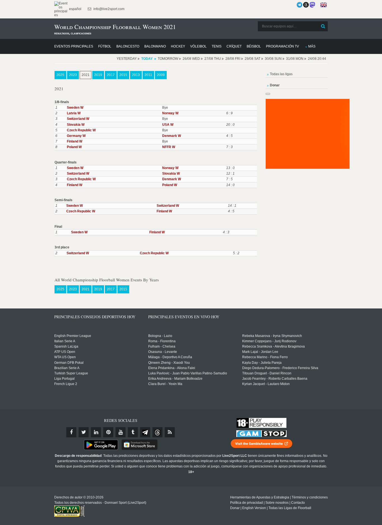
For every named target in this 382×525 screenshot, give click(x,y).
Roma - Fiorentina (162, 341)
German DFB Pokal (69, 363)
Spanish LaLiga (66, 346)
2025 (60, 75)
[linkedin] (96, 432)
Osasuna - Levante (162, 352)
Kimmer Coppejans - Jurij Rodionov (269, 341)
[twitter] (84, 432)
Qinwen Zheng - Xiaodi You (169, 363)
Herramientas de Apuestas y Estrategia (259, 497)
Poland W (74, 147)
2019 (98, 75)
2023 (73, 75)
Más (311, 46)
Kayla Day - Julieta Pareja (262, 363)
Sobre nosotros (277, 503)
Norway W (170, 113)
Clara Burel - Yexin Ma (165, 384)
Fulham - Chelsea (161, 346)
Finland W (74, 141)
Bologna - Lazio (160, 336)
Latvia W (74, 113)
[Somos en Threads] (306, 5)
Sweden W (75, 108)
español (74, 9)
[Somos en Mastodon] (312, 5)
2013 (136, 75)
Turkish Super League (71, 373)
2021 (85, 75)
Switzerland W (78, 119)
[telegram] (145, 432)
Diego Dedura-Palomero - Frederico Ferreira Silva (280, 368)
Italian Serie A (64, 341)
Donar (235, 508)
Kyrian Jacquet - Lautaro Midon (266, 384)
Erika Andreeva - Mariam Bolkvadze (175, 379)
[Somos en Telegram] (299, 5)
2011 (148, 75)
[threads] (157, 432)
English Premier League (72, 336)
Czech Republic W (81, 130)
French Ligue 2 (65, 384)
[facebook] (71, 432)
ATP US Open (64, 352)
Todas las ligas (281, 74)
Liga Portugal (64, 379)
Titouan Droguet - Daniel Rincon (266, 373)
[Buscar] (323, 26)
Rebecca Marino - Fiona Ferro (265, 357)
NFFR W (168, 147)
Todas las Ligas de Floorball (289, 508)
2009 (161, 75)
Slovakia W (75, 125)
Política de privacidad (246, 503)
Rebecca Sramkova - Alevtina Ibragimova (273, 346)
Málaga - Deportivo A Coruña (170, 357)
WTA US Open (65, 357)
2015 (123, 75)
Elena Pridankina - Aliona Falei (171, 368)
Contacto (298, 503)
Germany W (76, 136)
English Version (254, 508)
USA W (167, 125)
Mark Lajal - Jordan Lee (260, 352)
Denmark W (171, 136)
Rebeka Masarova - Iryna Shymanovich (272, 336)
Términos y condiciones (310, 497)
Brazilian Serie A (66, 368)
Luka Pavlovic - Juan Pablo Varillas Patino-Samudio (187, 373)
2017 (111, 75)
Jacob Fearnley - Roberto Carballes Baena (274, 379)
